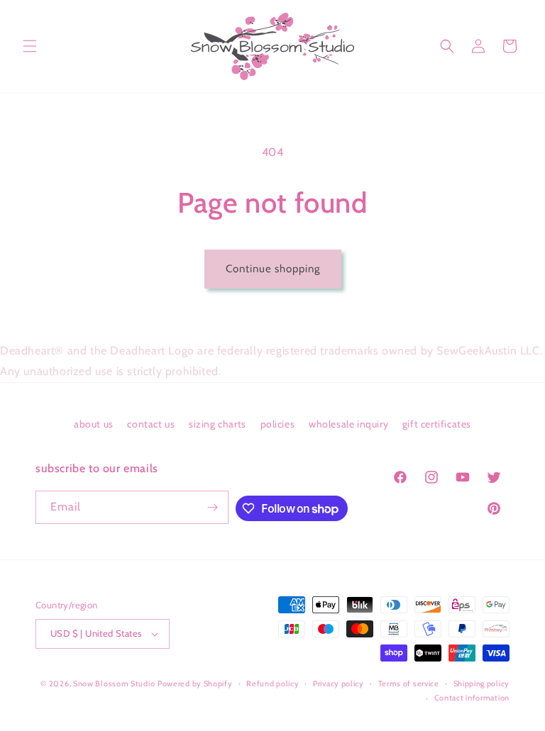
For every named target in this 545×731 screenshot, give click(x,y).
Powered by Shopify (195, 683)
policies (277, 424)
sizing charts (217, 424)
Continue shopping (273, 268)
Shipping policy (481, 683)
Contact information (472, 698)
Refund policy (272, 683)
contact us (151, 424)
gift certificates (436, 424)
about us (94, 424)
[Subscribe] (212, 507)
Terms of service (408, 683)
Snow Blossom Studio (114, 683)
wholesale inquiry (348, 424)
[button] (29, 46)
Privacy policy (338, 683)
